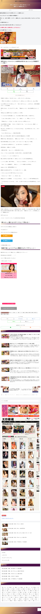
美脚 (5, 314)
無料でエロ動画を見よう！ (20, 1)
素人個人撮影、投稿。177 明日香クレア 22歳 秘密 (12, 578)
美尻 (2, 314)
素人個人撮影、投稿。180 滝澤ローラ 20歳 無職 (11, 568)
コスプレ (11, 312)
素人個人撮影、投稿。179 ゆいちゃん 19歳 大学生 (12, 573)
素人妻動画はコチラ (6, 240)
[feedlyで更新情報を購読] (10, 327)
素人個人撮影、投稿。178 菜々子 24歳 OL (10, 576)
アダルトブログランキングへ (7, 518)
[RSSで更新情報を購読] (30, 327)
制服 (27, 312)
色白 (8, 314)
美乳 (33, 312)
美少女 (36, 312)
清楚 (30, 312)
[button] (27, 91)
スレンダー (16, 312)
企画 (24, 312)
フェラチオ (20, 312)
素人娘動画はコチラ (6, 235)
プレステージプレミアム (5, 312)
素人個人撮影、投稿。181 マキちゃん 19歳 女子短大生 (13, 571)
